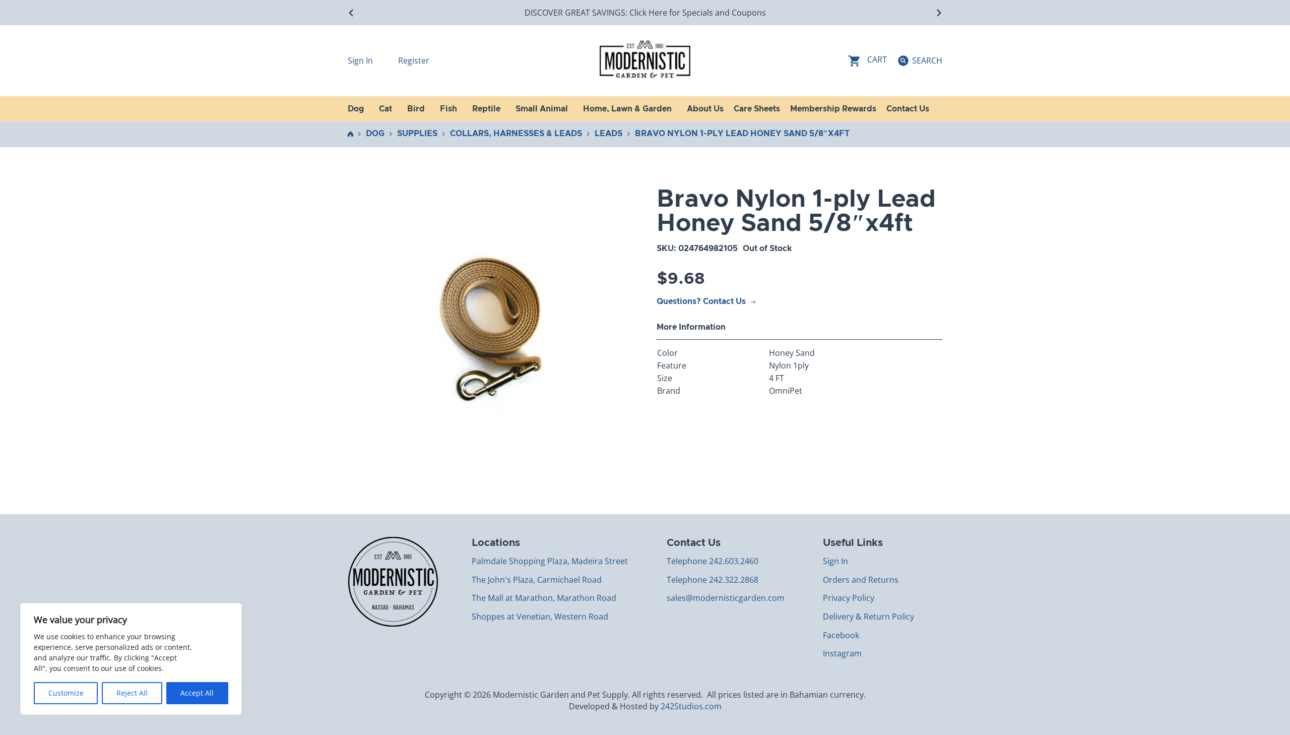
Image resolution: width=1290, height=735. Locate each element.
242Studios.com (691, 706)
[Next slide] (938, 13)
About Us (705, 109)
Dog (375, 134)
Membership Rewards (833, 109)
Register (413, 60)
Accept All (197, 693)
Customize (66, 693)
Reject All (132, 693)
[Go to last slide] (351, 13)
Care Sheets (757, 109)
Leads (608, 134)
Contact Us (907, 109)
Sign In (361, 60)
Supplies (417, 134)
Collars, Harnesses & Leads (516, 134)
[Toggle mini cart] (868, 61)
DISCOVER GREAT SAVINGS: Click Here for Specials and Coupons (645, 12)
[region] (131, 659)
